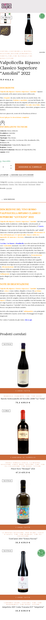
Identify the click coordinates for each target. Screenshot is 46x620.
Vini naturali (20, 56)
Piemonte (19, 396)
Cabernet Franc (12, 602)
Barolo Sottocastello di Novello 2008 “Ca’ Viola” (23, 399)
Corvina (4, 51)
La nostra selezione (30, 182)
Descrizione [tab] (9, 199)
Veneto (3, 56)
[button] (41, 17)
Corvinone (14, 51)
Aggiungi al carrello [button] (24, 457)
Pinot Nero (18, 464)
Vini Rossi (31, 184)
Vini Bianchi (26, 534)
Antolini (42, 52)
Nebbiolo (8, 396)
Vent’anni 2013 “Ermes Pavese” (23, 539)
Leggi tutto (23, 391)
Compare (4, 175)
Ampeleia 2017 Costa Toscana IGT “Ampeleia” (23, 607)
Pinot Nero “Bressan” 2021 (23, 469)
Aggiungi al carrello (30, 167)
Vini (10, 56)
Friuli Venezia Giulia (17, 462)
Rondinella (26, 53)
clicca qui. (28, 320)
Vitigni (10, 58)
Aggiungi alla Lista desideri (22, 175)
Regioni (15, 53)
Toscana (26, 602)
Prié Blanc (30, 532)
